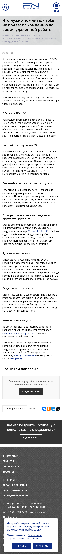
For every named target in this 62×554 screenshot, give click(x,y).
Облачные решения (14, 485)
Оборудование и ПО (15, 495)
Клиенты (8, 461)
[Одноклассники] (49, 409)
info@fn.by (11, 517)
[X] (58, 409)
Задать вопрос (31, 391)
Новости (36, 35)
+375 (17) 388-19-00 (16, 503)
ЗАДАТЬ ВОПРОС (31, 437)
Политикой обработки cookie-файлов (24, 537)
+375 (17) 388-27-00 (17, 512)
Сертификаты (11, 466)
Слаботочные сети (14, 490)
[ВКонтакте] (44, 409)
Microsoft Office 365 (38, 231)
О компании (10, 455)
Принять (21, 545)
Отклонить (42, 545)
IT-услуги (8, 479)
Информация (21, 35)
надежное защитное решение (18, 333)
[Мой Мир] (53, 409)
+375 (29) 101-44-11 (16, 506)
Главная (6, 35)
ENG (56, 11)
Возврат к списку (16, 408)
